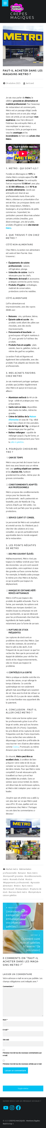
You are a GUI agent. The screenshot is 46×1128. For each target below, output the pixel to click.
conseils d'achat (17, 879)
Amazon (22, 873)
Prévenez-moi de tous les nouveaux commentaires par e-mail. (22, 1054)
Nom (5, 1020)
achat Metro (12, 869)
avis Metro (33, 873)
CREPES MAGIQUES (22, 16)
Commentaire (8, 986)
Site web (6, 1039)
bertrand (30, 83)
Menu (5, 3)
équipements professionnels (16, 882)
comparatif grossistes (13, 876)
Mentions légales (33, 1121)
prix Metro (28, 886)
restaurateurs (23, 889)
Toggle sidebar (23, 1088)
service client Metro (18, 892)
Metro (8, 228)
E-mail (5, 1030)
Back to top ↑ (8, 1124)
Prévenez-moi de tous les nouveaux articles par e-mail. (22, 1064)
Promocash (9, 889)
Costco (16, 747)
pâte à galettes (17, 442)
